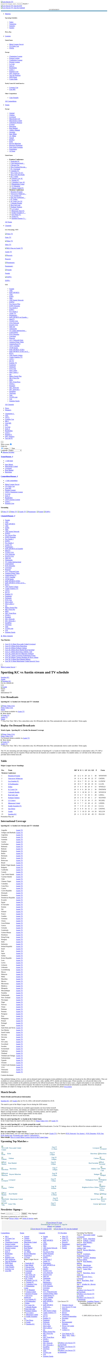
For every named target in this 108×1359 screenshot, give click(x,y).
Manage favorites (8, 452)
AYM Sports (13, 348)
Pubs (63, 1320)
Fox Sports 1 (13, 308)
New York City (30, 1275)
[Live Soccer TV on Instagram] (86, 1299)
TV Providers (62, 1233)
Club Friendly (14, 98)
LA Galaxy (15, 209)
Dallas (10, 787)
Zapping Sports (14, 401)
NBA (64, 1335)
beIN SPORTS (14, 292)
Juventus (12, 132)
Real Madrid (13, 128)
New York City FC (17, 173)
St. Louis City (12, 789)
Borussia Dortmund (15, 145)
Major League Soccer (16, 44)
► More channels (7, 636)
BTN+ (11, 353)
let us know (68, 1087)
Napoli (11, 138)
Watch (3, 689)
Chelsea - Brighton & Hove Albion (86, 1258)
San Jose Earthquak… (18, 197)
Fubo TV (65, 1238)
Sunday (11, 28)
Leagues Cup (13, 87)
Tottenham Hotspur (15, 122)
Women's (8, 410)
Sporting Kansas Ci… (18, 218)
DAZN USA (13, 325)
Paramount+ (13, 315)
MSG (11, 380)
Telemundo (13, 329)
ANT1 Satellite (14, 346)
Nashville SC (15, 161)
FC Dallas (14, 199)
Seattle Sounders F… (18, 213)
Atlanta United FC (17, 188)
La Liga (12, 64)
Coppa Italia (13, 79)
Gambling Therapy (92, 1301)
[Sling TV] (13, 512)
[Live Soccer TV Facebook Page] (86, 1292)
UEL (6, 415)
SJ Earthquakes (13, 784)
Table (3, 691)
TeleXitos (12, 393)
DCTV (11, 361)
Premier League (14, 62)
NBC (11, 298)
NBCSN (12, 327)
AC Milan (12, 136)
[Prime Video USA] (8, 706)
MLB (64, 1337)
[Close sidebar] (2, 665)
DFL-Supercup (14, 73)
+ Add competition (11, 480)
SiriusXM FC (34, 1135)
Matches (8, 14)
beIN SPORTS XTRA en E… (19, 351)
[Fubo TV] (5, 512)
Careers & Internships (69, 1316)
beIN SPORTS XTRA (16, 349)
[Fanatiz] (40, 512)
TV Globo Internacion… (47, 1281)
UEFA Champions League (14, 492)
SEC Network (14, 388)
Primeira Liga (13, 71)
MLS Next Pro (14, 378)
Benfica (11, 140)
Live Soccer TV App (69, 1307)
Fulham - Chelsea (89, 1240)
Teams (7, 105)
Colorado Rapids (16, 203)
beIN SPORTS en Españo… (18, 317)
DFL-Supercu (9, 436)
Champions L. (10, 414)
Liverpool (12, 117)
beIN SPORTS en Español (14, 549)
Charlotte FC (15, 171)
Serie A (11, 66)
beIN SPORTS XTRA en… (48, 1306)
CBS (11, 294)
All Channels (9, 404)
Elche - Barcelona (89, 1239)
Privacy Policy (14, 1218)
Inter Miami (29, 1265)
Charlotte (28, 1273)
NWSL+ (12, 384)
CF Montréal (15, 186)
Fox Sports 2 (13, 311)
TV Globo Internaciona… (18, 330)
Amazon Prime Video (16, 342)
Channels (8, 225)
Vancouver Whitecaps (15, 778)
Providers (65, 1318)
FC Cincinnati (15, 169)
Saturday (12, 26)
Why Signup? (32, 1213)
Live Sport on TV (68, 1333)
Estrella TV (13, 363)
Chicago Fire (15, 165)
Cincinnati (28, 1271)
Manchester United (15, 121)
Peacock (12, 338)
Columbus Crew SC (18, 182)
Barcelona (12, 126)
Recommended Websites (67, 1323)
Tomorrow (12, 24)
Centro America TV (16, 357)
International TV (6, 692)
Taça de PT (9, 438)
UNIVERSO (13, 332)
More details (7, 713)
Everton (12, 124)
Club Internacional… (18, 163)
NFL (68, 1335)
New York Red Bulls (18, 175)
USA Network (14, 323)
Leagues (8, 36)
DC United (14, 176)
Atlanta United (31, 1292)
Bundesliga (13, 68)
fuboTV (12, 319)
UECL (7, 417)
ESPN (11, 296)
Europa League (14, 58)
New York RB (30, 1276)
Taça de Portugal (14, 75)
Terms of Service (28, 1218)
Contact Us (66, 1330)
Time (13, 448)
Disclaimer (65, 1314)
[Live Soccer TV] (7, 2)
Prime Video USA (7, 708)
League (5, 448)
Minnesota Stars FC (18, 211)
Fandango (12, 365)
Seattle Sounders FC (15, 806)
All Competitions (10, 101)
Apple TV (12, 313)
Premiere (12, 386)
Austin (3, 679)
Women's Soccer (67, 1305)
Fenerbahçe (13, 149)
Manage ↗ (9, 457)
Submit (24, 1213)
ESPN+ (11, 310)
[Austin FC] (4, 687)
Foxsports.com (18, 1135)
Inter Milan (13, 134)
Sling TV (65, 1236)
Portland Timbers (16, 207)
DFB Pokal (13, 77)
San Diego (11, 809)
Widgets (64, 1309)
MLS (7, 421)
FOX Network (71, 1133)
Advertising (66, 1311)
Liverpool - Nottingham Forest (84, 1255)
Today (11, 22)
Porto (11, 142)
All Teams (8, 222)
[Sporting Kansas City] (6, 681)
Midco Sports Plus (15, 376)
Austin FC (14, 216)
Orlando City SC (17, 178)
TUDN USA (13, 321)
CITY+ (11, 359)
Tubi (10, 395)
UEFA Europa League (12, 500)
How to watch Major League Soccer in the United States (29, 1137)
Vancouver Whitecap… (18, 194)
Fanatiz (11, 289)
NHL (73, 1335)
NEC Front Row (14, 382)
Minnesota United (14, 803)
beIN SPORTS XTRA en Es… (15, 583)
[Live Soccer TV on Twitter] (86, 1296)
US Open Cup (14, 46)
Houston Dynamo (17, 192)
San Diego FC (16, 214)
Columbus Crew (31, 1284)
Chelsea (12, 115)
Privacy (64, 1312)
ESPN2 (11, 302)
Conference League (15, 60)
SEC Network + (14, 389)
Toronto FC (15, 180)
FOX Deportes (14, 334)
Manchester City (14, 119)
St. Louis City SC (16, 201)
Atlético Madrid (14, 130)
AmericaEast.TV (15, 344)
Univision (12, 336)
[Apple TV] (22, 512)
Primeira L (8, 434)
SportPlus (12, 391)
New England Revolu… (19, 167)
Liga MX (12, 89)
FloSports (12, 367)
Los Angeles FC (16, 195)
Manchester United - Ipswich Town (84, 1266)
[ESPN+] (47, 512)
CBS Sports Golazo (15, 355)
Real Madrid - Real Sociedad (84, 1243)
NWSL (11, 48)
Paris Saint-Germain (16, 147)
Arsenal (11, 113)
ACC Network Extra (16, 340)
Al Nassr (12, 151)
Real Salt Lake (15, 205)
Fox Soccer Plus (14, 304)
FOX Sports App (6, 1135)
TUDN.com (13, 397)
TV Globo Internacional (13, 562)
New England (30, 1269)
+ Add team (9, 461)
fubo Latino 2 (13, 372)
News (7, 408)
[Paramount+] (31, 512)
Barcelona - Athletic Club (84, 1247)
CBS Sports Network (16, 300)
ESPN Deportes (14, 306)
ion (10, 374)
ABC (11, 291)
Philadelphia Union (17, 184)
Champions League (15, 56)
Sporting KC (5, 677)
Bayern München (15, 143)
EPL (6, 425)
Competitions (5, 476)
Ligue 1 (11, 70)
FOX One (12, 369)
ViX (10, 399)
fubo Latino (13, 370)
